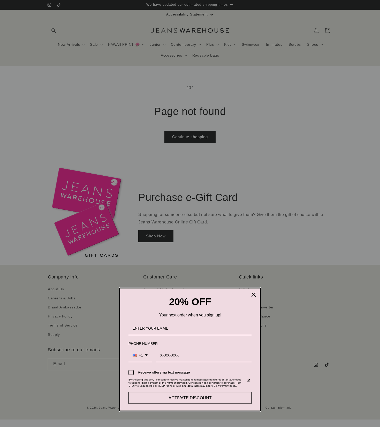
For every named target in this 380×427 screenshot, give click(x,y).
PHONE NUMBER (143, 343)
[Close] (253, 295)
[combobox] (140, 355)
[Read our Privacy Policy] (248, 380)
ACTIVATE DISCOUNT (190, 398)
